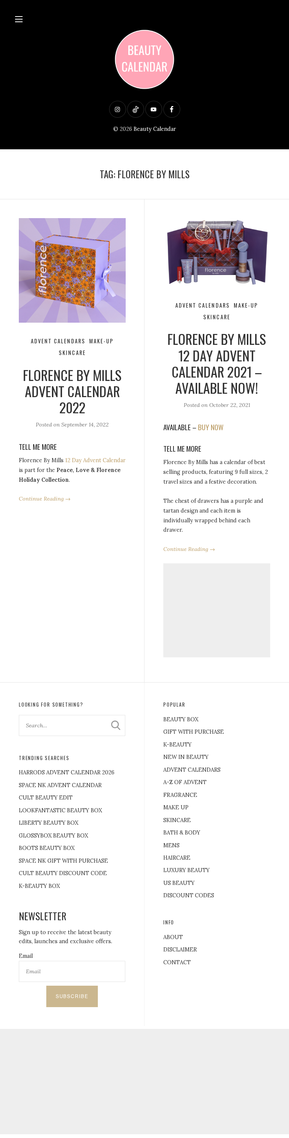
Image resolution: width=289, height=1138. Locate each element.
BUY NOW (211, 427)
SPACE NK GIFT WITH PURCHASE (63, 860)
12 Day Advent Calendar (95, 460)
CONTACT (177, 962)
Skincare (72, 353)
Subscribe (72, 996)
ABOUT (173, 937)
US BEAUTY (179, 883)
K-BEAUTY (177, 744)
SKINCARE (177, 820)
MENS (171, 845)
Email (26, 956)
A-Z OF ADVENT (185, 782)
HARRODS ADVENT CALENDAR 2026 (66, 772)
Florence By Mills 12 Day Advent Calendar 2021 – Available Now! (216, 363)
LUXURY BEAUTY (186, 870)
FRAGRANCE (180, 795)
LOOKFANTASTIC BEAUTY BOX (60, 810)
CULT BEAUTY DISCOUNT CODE (63, 873)
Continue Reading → (44, 498)
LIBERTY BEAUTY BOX (48, 822)
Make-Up (101, 341)
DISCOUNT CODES (188, 895)
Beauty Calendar (155, 129)
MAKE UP (176, 807)
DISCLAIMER (180, 949)
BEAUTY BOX (180, 719)
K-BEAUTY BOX (39, 886)
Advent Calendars (58, 341)
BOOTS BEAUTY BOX (47, 848)
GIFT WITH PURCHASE (193, 731)
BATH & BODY (181, 832)
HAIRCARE (176, 857)
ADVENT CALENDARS (192, 769)
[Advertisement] (216, 610)
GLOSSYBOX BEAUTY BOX (53, 835)
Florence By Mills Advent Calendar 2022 (72, 391)
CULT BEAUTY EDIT (46, 797)
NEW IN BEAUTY (185, 757)
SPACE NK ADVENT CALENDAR (60, 785)
